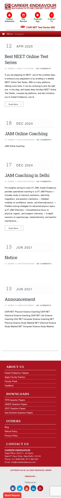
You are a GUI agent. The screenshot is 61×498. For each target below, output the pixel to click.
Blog (7, 427)
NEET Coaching (26, 68)
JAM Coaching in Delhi (27, 175)
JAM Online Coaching (26, 133)
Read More (13, 104)
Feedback (9, 385)
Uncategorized (26, 139)
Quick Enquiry (12, 495)
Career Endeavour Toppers (17, 372)
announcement (26, 305)
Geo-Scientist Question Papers (19, 412)
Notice (11, 257)
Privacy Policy (11, 435)
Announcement (20, 299)
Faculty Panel (11, 381)
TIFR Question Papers (15, 399)
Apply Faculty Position (15, 376)
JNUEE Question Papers (16, 404)
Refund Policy (11, 431)
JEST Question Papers (15, 408)
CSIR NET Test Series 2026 (39, 27)
